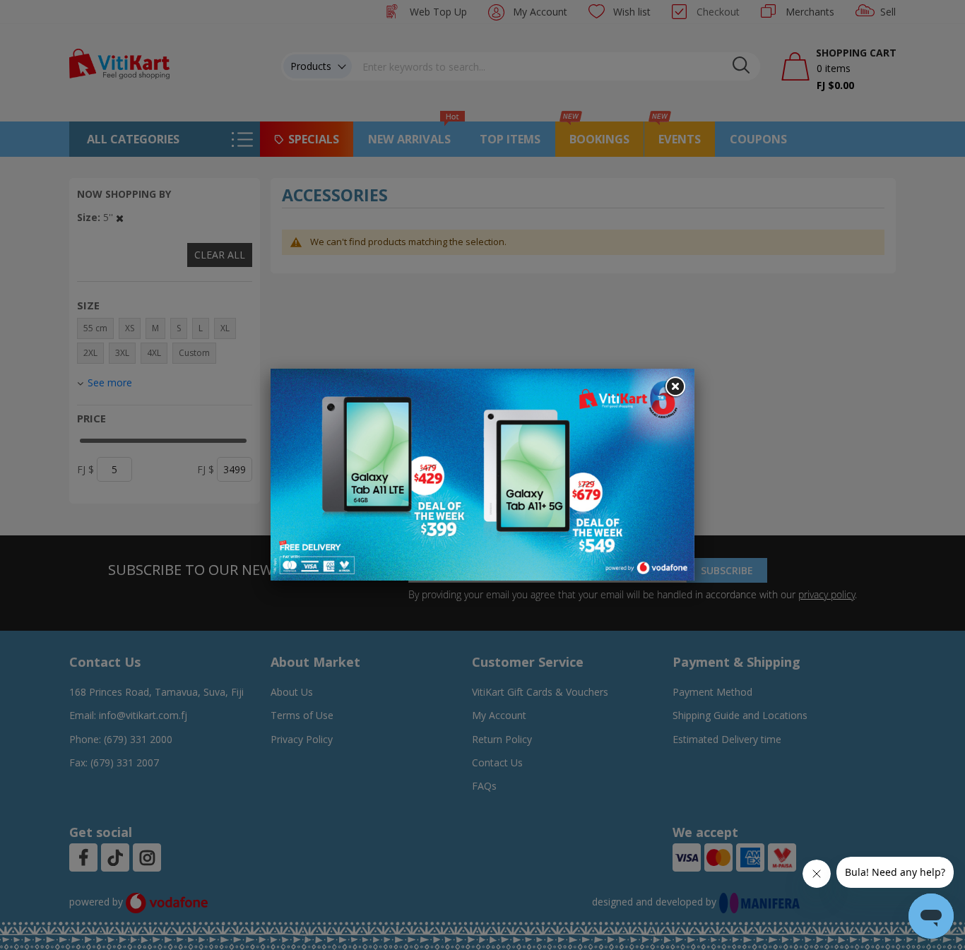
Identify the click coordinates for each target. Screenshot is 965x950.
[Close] (674, 387)
